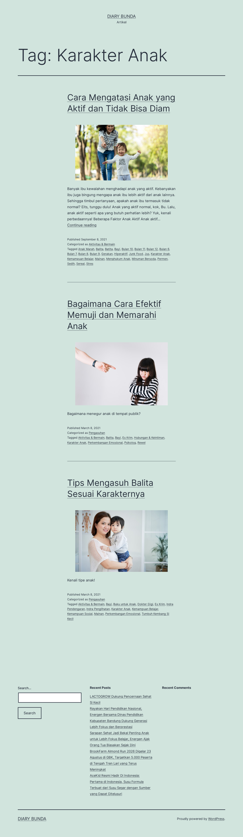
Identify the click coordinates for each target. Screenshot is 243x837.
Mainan (100, 259)
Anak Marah (86, 249)
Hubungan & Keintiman (149, 437)
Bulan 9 (95, 254)
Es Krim (127, 437)
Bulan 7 (72, 254)
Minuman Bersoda (144, 259)
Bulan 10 (127, 249)
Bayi (117, 249)
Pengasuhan (97, 433)
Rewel (142, 442)
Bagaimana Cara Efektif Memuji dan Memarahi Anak (114, 314)
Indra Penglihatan (98, 609)
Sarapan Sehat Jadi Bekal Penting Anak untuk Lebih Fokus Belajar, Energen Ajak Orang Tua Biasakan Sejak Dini (120, 739)
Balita (99, 249)
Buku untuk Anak (124, 604)
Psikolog (130, 442)
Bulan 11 (139, 249)
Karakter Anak (160, 254)
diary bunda (121, 16)
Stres (89, 263)
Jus (147, 254)
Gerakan (107, 254)
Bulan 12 (152, 249)
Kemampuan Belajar (80, 259)
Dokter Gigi (145, 604)
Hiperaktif (120, 254)
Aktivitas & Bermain (102, 244)
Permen (162, 259)
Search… (24, 688)
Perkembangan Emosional (105, 442)
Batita (109, 249)
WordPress (216, 819)
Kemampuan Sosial (80, 613)
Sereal (80, 263)
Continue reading (81, 225)
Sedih (71, 263)
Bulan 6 (164, 249)
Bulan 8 (83, 254)
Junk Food (136, 254)
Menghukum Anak (118, 259)
